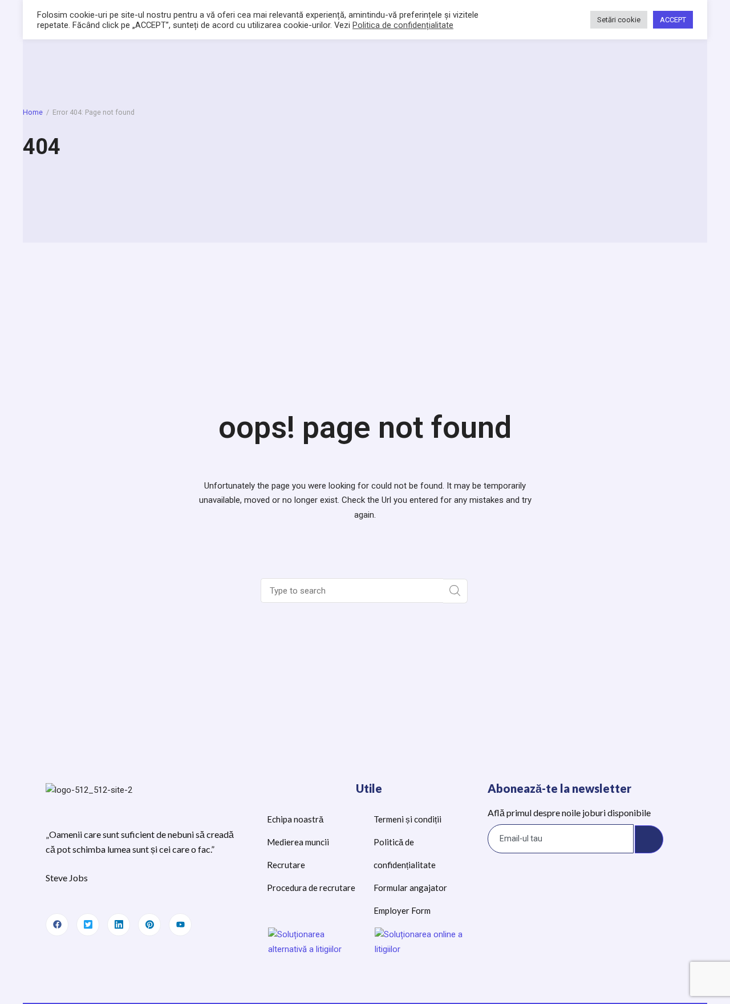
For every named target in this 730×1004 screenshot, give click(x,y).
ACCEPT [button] (673, 19)
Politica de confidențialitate (402, 25)
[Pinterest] (149, 924)
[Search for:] (353, 591)
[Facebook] (57, 924)
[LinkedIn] (118, 924)
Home (33, 112)
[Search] (455, 591)
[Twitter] (87, 924)
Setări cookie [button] (618, 19)
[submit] (649, 839)
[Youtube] (180, 924)
